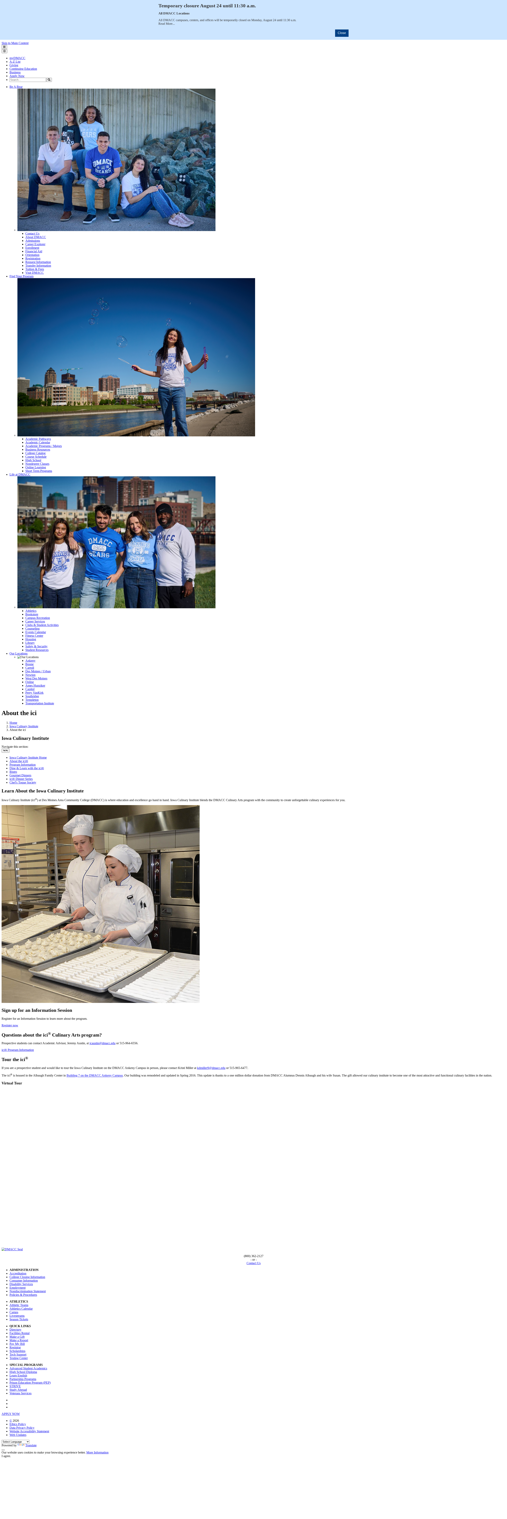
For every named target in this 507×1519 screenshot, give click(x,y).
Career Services (35, 621)
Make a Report (19, 1340)
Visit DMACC (34, 272)
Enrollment (32, 247)
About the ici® (19, 761)
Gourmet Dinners (20, 775)
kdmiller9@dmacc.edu (211, 1068)
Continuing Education (23, 68)
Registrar (15, 1347)
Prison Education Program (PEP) (30, 1382)
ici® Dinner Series (21, 779)
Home (13, 722)
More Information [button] (97, 1452)
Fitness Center (34, 635)
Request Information (38, 262)
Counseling (32, 628)
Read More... (166, 23)
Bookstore (31, 614)
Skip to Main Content (15, 43)
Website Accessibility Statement (29, 1431)
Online (29, 682)
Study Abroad (18, 1389)
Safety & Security (36, 646)
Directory (15, 1329)
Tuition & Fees (34, 269)
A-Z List (15, 61)
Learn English (18, 1375)
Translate (31, 1445)
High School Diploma (23, 1372)
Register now (10, 1025)
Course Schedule (36, 456)
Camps (14, 1312)
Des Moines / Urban (38, 671)
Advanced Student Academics (28, 1368)
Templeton (32, 699)
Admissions (32, 240)
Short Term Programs (38, 471)
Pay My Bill (17, 1344)
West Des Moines (36, 678)
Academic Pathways (38, 439)
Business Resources (37, 449)
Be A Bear (16, 86)
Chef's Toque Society (23, 782)
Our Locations (19, 653)
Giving (14, 65)
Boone (29, 664)
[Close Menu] (4, 51)
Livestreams (17, 1315)
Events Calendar (35, 632)
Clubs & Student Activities (42, 625)
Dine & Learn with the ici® (27, 768)
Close (342, 33)
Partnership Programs (23, 1379)
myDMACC (17, 58)
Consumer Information (24, 1280)
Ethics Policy (18, 1424)
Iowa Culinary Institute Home (28, 757)
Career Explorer (35, 244)
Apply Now (17, 76)
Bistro (13, 771)
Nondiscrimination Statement (28, 1291)
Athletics (30, 610)
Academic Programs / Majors (43, 446)
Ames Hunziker (35, 685)
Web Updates (18, 1435)
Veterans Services (20, 1393)
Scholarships (17, 1351)
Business (15, 72)
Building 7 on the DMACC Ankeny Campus (95, 1075)
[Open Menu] (4, 47)
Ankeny (30, 660)
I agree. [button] (6, 1456)
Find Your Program (21, 276)
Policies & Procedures (23, 1294)
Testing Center (19, 1358)
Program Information (23, 764)
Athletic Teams (19, 1305)
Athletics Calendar (21, 1308)
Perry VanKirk (34, 692)
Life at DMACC (20, 474)
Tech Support (18, 1354)
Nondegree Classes (37, 463)
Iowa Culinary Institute (24, 726)
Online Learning (35, 467)
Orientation (32, 255)
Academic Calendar (37, 442)
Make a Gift (17, 1336)
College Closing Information (27, 1277)
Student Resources (37, 650)
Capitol (29, 689)
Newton (30, 675)
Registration (32, 258)
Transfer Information (38, 265)
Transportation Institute (39, 703)
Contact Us (32, 233)
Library (30, 642)
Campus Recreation (37, 618)
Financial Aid (33, 251)
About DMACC (35, 237)
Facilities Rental (20, 1333)
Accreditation (18, 1273)
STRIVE (15, 1386)
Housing (30, 639)
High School (33, 460)
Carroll (29, 667)
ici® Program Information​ (18, 1050)
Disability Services (21, 1284)
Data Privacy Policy (22, 1427)
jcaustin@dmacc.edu (102, 1043)
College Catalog (35, 453)
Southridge (32, 696)
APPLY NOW (11, 1414)
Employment (18, 1287)
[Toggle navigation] (6, 751)
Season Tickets (19, 1319)
